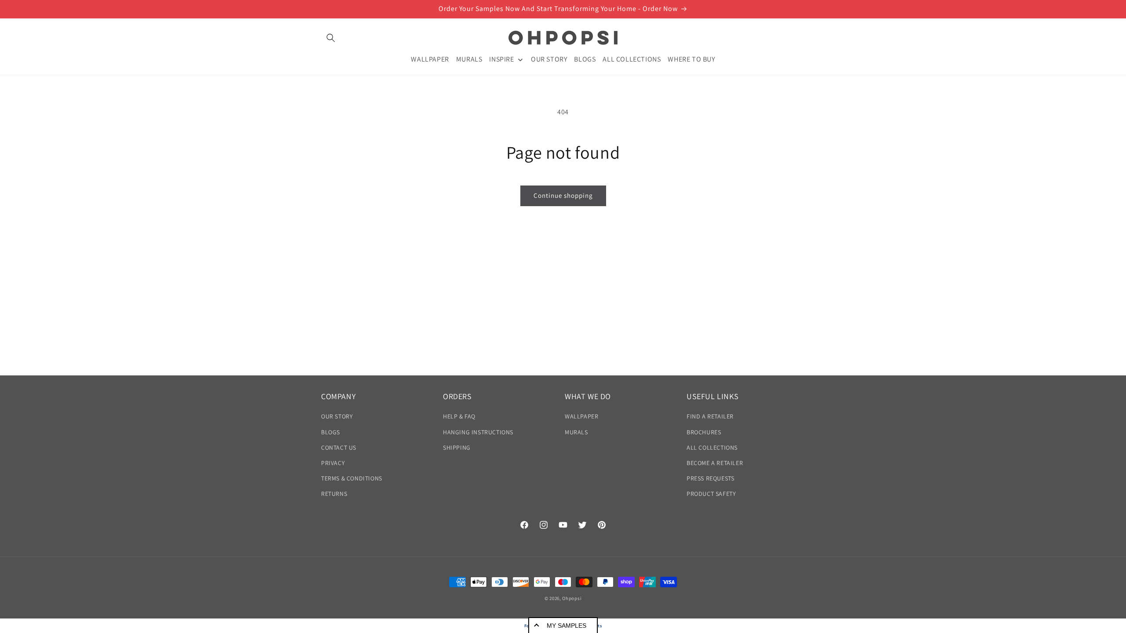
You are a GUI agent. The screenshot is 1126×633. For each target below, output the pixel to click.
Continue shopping (563, 195)
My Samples (566, 625)
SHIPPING (457, 447)
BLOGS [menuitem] (585, 59)
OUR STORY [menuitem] (549, 59)
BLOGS (330, 432)
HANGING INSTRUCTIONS (478, 432)
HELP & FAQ (459, 416)
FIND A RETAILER (710, 416)
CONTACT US (338, 447)
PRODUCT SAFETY (711, 494)
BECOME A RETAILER (715, 463)
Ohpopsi (571, 598)
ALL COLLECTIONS (712, 447)
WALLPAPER (581, 416)
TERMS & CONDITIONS (351, 478)
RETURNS (334, 494)
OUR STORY (337, 416)
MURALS (576, 432)
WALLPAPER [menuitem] (430, 59)
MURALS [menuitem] (469, 59)
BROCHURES (704, 432)
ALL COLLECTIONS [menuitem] (632, 59)
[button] (330, 37)
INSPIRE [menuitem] (501, 59)
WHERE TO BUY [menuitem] (691, 59)
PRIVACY (333, 463)
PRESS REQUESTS (710, 478)
